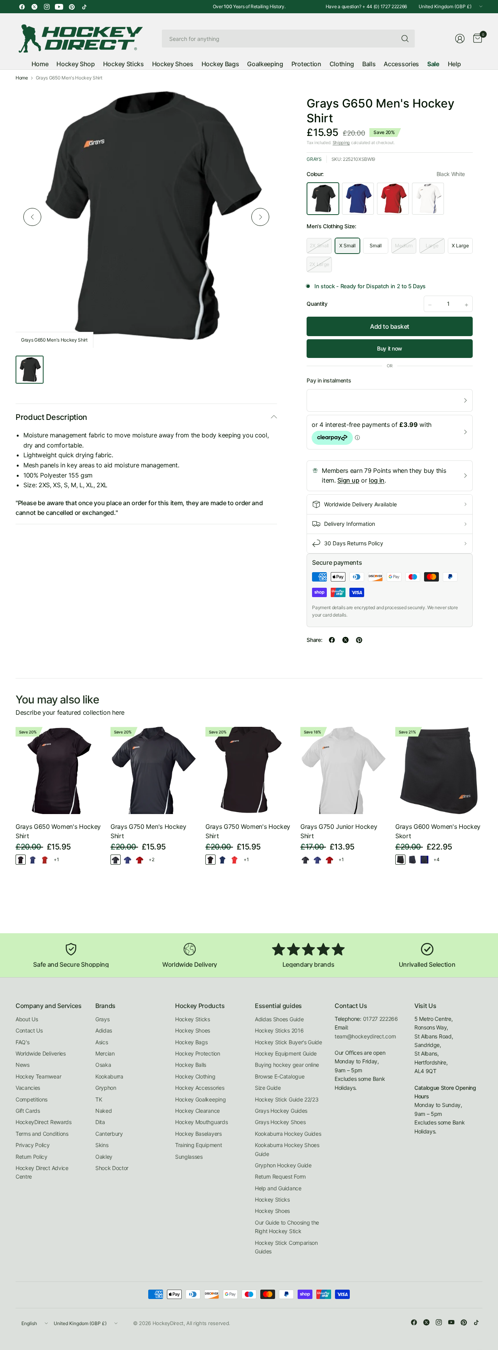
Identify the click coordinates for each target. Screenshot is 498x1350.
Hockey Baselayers (198, 1133)
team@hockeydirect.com (365, 1036)
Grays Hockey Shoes (280, 1122)
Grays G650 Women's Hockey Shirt (58, 831)
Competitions (31, 1099)
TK (98, 1099)
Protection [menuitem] (306, 64)
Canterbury (109, 1133)
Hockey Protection (197, 1053)
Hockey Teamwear (38, 1076)
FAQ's (22, 1042)
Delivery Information (349, 523)
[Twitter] (34, 6)
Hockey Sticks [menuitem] (123, 64)
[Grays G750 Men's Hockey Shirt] (154, 770)
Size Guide (268, 1087)
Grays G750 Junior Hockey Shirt (338, 831)
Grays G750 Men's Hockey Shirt (148, 831)
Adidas (103, 1030)
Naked (103, 1110)
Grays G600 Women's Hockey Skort (437, 831)
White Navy (428, 198)
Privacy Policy (33, 1145)
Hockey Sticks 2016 (279, 1030)
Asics (101, 1042)
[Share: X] (345, 640)
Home (22, 78)
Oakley (103, 1156)
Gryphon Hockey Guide (283, 1165)
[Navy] (424, 860)
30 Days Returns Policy (353, 543)
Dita (100, 1122)
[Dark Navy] (412, 860)
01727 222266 (380, 1018)
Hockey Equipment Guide (286, 1053)
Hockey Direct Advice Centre (42, 1172)
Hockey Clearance (197, 1110)
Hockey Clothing (195, 1076)
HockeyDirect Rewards (44, 1122)
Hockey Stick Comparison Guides (286, 1247)
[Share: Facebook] (332, 640)
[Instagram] (46, 6)
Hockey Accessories (199, 1087)
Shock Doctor (111, 1168)
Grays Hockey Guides (281, 1110)
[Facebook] (22, 6)
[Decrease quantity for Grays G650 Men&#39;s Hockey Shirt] (430, 305)
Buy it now (389, 348)
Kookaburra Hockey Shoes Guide (287, 1149)
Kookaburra (109, 1076)
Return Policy (31, 1156)
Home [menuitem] (40, 64)
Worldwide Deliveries (41, 1053)
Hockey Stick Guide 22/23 (286, 1099)
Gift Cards (28, 1110)
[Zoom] (262, 101)
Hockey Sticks (192, 1019)
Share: (314, 640)
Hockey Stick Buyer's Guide (288, 1042)
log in (376, 480)
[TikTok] (84, 6)
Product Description (51, 417)
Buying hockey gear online (287, 1064)
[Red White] (45, 860)
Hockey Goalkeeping (200, 1099)
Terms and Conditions (42, 1133)
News (23, 1064)
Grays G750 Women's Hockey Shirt (247, 831)
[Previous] (32, 217)
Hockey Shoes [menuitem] (172, 64)
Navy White (358, 198)
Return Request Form (280, 1176)
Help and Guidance (278, 1188)
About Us (27, 1019)
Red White (393, 198)
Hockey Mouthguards (201, 1122)
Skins (101, 1145)
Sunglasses (189, 1156)
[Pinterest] (71, 6)
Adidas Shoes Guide (279, 1019)
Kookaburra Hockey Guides (288, 1133)
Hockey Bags (191, 1042)
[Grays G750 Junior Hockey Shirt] (344, 770)
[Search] (405, 39)
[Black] (400, 860)
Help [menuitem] (454, 64)
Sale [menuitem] (433, 64)
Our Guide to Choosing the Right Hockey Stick (287, 1226)
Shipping (341, 142)
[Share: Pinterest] (359, 640)
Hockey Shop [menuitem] (75, 64)
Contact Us (29, 1030)
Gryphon (105, 1087)
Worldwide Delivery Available (360, 504)
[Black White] (21, 860)
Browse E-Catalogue (279, 1076)
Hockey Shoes (192, 1030)
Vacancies (28, 1087)
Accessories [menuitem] (401, 64)
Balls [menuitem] (368, 64)
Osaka (103, 1064)
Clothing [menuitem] (342, 64)
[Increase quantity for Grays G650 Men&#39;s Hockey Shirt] (466, 305)
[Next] (260, 217)
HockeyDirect (168, 1323)
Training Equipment (198, 1145)
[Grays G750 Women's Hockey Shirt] (249, 770)
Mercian (105, 1053)
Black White (322, 198)
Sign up (348, 480)
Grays (314, 159)
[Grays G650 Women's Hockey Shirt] (59, 770)
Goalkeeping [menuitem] (265, 64)
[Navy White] (33, 860)
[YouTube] (59, 6)
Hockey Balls (190, 1064)
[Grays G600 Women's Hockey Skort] (438, 770)
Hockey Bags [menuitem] (220, 64)
